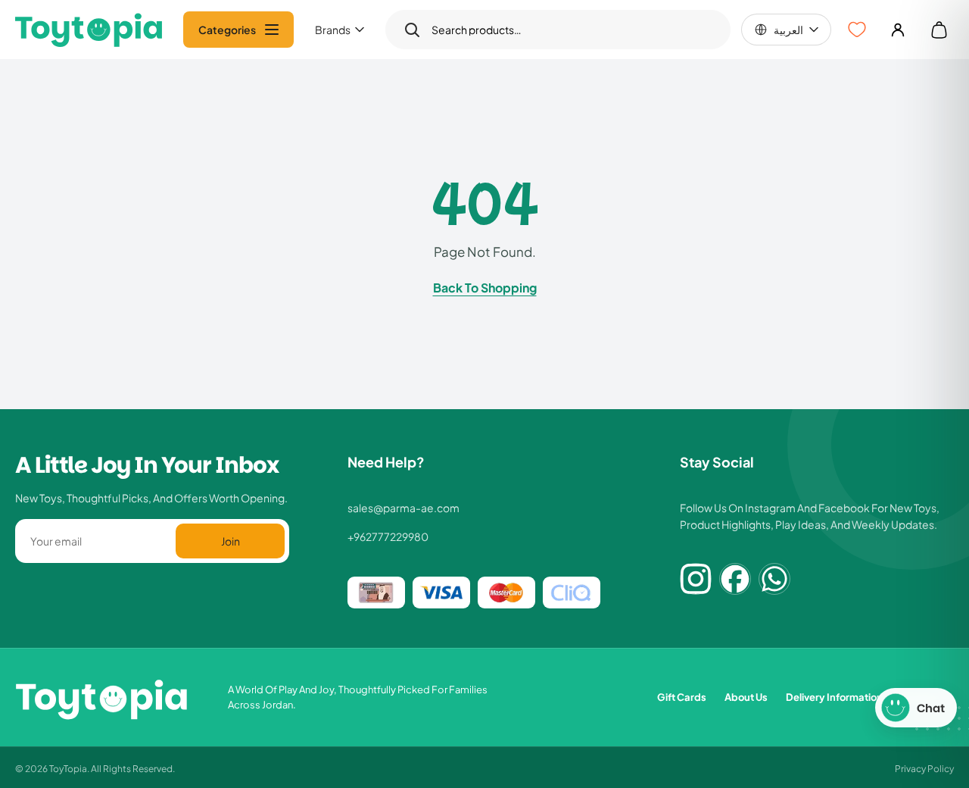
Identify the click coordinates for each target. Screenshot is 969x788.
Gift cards (681, 697)
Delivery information (834, 697)
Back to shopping (485, 287)
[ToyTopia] (89, 29)
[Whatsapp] (774, 579)
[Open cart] (939, 29)
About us (746, 697)
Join (230, 540)
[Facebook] (735, 579)
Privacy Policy (924, 767)
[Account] (898, 29)
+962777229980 (387, 536)
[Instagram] (696, 579)
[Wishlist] (857, 29)
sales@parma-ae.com (403, 507)
